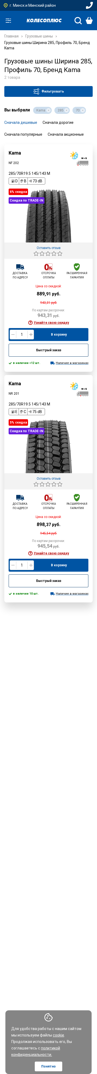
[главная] (44, 20)
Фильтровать (52, 91)
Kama (40, 110)
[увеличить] (30, 334)
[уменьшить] (13, 334)
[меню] (8, 20)
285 (60, 110)
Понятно (48, 1066)
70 (77, 110)
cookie (58, 1035)
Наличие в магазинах (72, 363)
